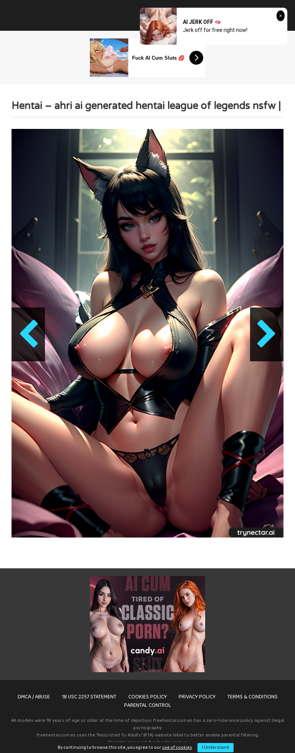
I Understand (215, 747)
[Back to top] (269, 730)
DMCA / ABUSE (34, 697)
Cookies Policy (147, 697)
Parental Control (147, 705)
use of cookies (177, 747)
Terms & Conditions (252, 697)
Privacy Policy (197, 697)
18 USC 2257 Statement (89, 697)
